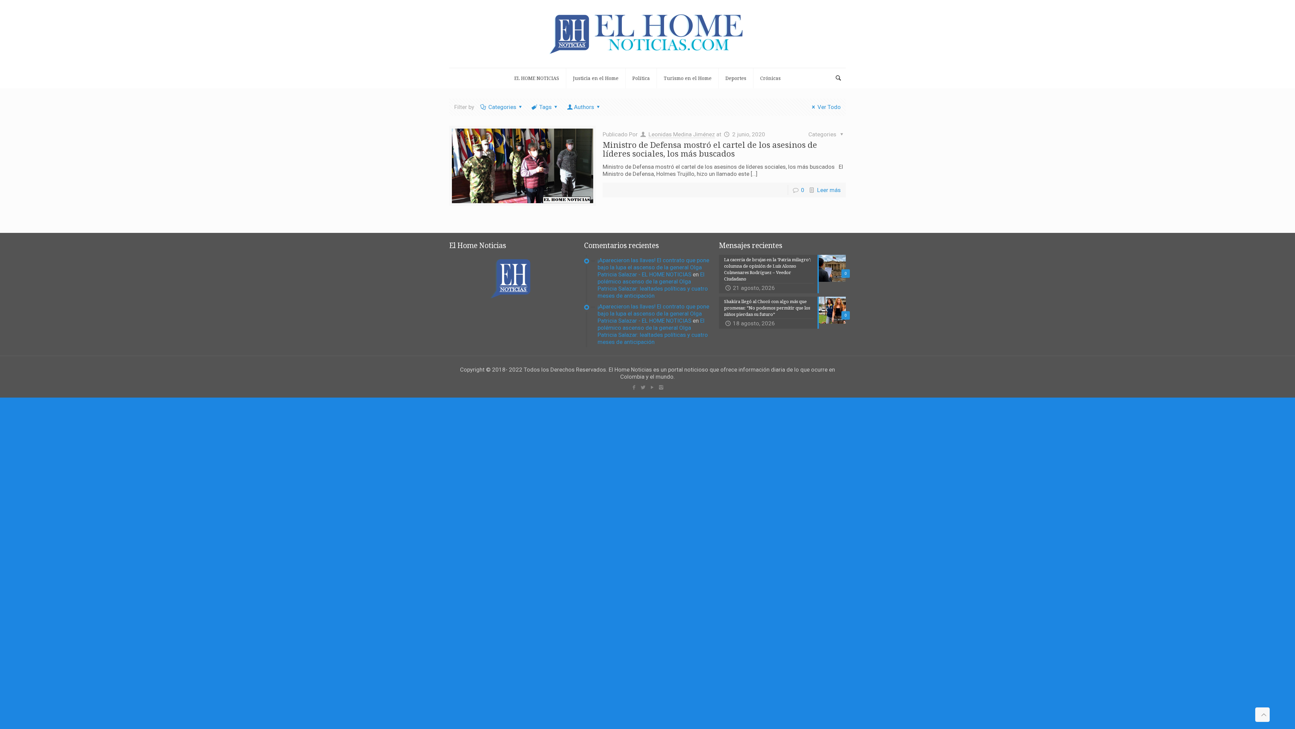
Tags (545, 107)
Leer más (829, 190)
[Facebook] (633, 387)
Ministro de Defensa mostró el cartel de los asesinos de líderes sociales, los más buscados (710, 149)
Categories (502, 107)
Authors (584, 107)
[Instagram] (661, 387)
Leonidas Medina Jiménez (682, 134)
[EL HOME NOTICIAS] (647, 34)
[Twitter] (642, 387)
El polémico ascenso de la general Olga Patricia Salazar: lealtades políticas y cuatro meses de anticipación (653, 285)
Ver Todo (829, 107)
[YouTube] (652, 387)
